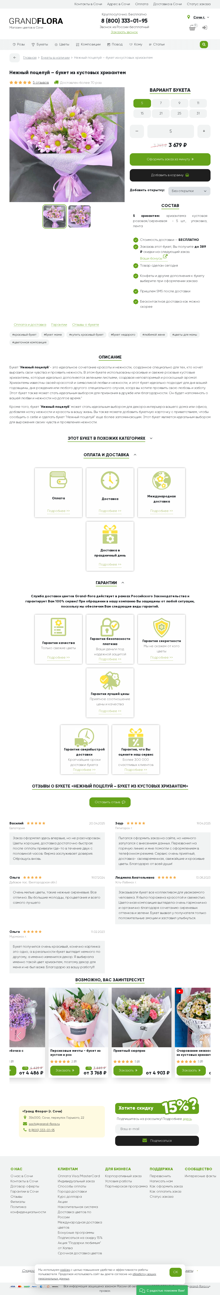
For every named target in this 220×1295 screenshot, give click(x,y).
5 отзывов (41, 82)
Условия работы (118, 1181)
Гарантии (59, 325)
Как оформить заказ (166, 1186)
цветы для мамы (185, 334)
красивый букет (25, 334)
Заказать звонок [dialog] (124, 32)
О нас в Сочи (22, 1176)
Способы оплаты (72, 1186)
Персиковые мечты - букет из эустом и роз (75, 1053)
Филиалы (18, 1202)
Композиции (91, 44)
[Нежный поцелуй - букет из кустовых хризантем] (54, 216)
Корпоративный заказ (123, 1176)
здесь (187, 1119)
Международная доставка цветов (80, 1225)
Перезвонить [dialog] (160, 1176)
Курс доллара (70, 1197)
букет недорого (124, 334)
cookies (65, 1269)
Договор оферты (25, 1186)
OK (175, 1272)
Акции (62, 1202)
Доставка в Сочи (167, 4)
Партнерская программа (126, 1186)
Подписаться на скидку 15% (80, 1238)
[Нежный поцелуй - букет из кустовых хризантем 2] (79, 216)
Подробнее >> (58, 511)
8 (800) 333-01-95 (124, 21)
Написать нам (161, 1181)
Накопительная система (78, 1207)
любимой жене (154, 334)
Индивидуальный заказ (76, 1181)
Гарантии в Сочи (24, 1191)
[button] (162, 1290)
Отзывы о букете (85, 325)
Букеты (42, 44)
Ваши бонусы (151, 258)
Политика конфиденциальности (28, 1209)
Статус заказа (199, 4)
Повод (117, 44)
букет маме (54, 334)
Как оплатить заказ (165, 1191)
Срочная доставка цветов (80, 1253)
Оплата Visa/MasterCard (79, 1176)
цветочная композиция (30, 342)
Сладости (30, 1271)
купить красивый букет (87, 334)
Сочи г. (199, 17)
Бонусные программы (76, 1233)
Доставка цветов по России (74, 1215)
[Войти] (205, 28)
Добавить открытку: (147, 190)
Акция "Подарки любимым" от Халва (79, 1245)
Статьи (159, 44)
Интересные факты (200, 1176)
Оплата (141, 4)
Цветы (64, 44)
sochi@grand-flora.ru (44, 1123)
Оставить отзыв (107, 802)
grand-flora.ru (199, 1286)
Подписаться (161, 1141)
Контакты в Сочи (88, 4)
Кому (138, 44)
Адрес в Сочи (118, 4)
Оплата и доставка (30, 325)
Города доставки (72, 1191)
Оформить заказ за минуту (168, 159)
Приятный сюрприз (129, 1051)
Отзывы (16, 1197)
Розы (21, 44)
